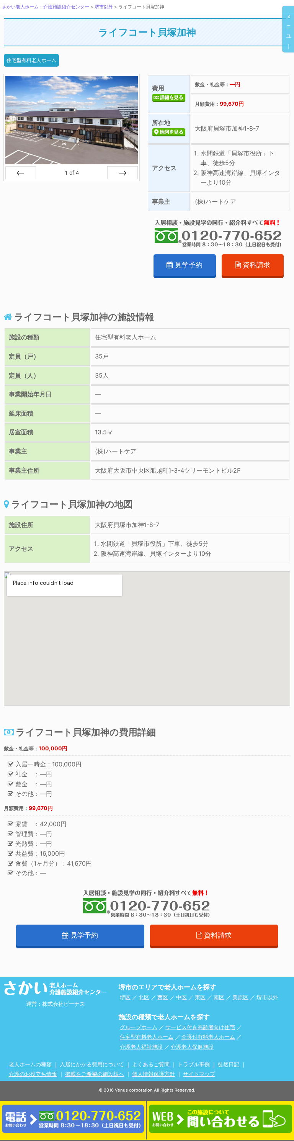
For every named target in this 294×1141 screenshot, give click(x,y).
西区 (162, 997)
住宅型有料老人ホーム (31, 60)
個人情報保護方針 (153, 1074)
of (72, 172)
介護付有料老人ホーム (208, 1036)
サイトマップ (199, 1074)
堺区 (125, 997)
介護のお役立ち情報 (33, 1074)
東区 (200, 997)
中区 (181, 997)
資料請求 (256, 265)
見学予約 (189, 265)
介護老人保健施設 (192, 1046)
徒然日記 (228, 1064)
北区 (144, 997)
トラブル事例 (194, 1064)
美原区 (240, 997)
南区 (219, 997)
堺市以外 (267, 997)
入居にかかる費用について (92, 1064)
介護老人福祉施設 (141, 1046)
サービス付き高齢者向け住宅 (200, 1027)
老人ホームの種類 (30, 1064)
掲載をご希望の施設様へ (94, 1074)
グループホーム (138, 1027)
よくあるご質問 (151, 1064)
